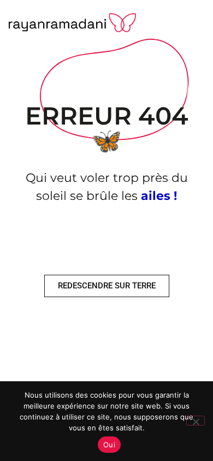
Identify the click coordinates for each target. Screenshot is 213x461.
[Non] (195, 420)
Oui (109, 444)
